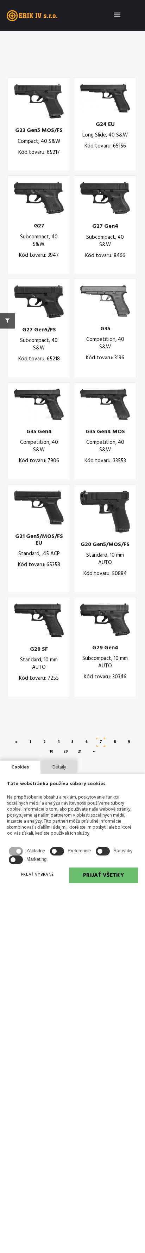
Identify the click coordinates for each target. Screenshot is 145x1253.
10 (51, 752)
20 (65, 752)
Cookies (20, 767)
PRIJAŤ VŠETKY (103, 875)
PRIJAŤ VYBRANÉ (37, 874)
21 (79, 752)
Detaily (59, 767)
